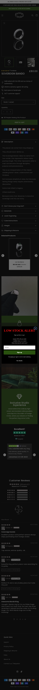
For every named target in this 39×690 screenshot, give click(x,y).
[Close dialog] (35, 328)
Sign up (19, 352)
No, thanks (19, 361)
